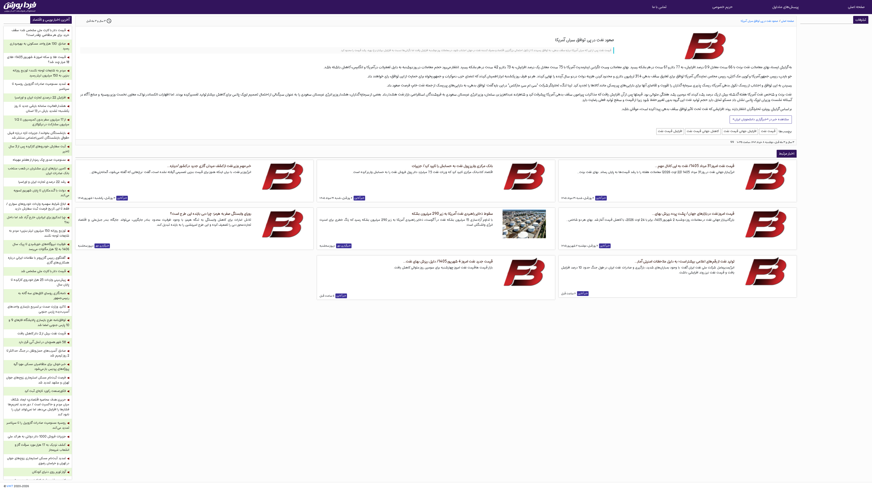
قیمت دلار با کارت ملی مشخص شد (43, 271)
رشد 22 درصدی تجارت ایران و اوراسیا (42, 182)
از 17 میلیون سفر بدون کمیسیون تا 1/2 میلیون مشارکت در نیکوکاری (42, 122)
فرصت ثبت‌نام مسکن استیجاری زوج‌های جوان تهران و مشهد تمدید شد (37, 380)
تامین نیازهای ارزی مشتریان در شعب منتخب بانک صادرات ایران (38, 171)
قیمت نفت (768, 131)
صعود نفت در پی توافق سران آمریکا (759, 21)
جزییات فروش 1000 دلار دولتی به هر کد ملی (37, 436)
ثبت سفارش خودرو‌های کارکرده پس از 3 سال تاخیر (39, 149)
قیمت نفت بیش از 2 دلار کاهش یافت (41, 333)
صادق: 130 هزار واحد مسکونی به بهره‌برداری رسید (39, 46)
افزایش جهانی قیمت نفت (740, 131)
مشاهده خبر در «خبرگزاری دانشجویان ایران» (761, 119)
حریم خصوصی (722, 7)
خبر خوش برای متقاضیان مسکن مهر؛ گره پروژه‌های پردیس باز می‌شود (41, 367)
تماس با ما (659, 7)
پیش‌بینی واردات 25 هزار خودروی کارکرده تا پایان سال (40, 282)
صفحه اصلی (856, 7)
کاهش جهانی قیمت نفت (703, 131)
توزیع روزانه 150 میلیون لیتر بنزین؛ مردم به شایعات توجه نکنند (39, 233)
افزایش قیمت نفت (670, 131)
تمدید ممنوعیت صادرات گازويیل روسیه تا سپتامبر (40, 86)
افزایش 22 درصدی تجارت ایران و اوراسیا (40, 97)
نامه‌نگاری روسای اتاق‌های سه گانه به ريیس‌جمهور (43, 296)
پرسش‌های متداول (785, 7)
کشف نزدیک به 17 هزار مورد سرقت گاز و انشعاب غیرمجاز (42, 447)
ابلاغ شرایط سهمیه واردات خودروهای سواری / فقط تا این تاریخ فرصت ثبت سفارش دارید (37, 206)
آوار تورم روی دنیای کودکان (49, 472)
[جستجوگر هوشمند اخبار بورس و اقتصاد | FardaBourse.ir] (20, 7)
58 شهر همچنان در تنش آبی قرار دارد (42, 342)
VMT (10, 486)
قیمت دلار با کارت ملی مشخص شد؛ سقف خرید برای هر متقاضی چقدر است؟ (40, 33)
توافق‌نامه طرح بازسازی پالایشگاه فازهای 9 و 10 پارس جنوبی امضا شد (39, 323)
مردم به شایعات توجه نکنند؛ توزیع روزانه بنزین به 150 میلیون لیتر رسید (41, 73)
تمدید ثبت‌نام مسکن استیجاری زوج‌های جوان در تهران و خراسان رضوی (38, 461)
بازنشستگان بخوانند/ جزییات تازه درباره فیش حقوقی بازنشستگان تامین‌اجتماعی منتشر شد (38, 135)
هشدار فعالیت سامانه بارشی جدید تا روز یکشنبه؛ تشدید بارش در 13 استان (42, 108)
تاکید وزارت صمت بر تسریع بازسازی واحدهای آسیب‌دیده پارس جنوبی (38, 309)
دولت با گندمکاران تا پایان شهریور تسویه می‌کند (41, 193)
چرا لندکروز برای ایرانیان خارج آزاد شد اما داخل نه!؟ (38, 220)
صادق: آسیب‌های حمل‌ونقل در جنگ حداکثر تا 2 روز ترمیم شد (38, 353)
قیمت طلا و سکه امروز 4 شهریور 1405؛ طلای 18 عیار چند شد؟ (38, 60)
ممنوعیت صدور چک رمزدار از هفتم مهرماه (39, 160)
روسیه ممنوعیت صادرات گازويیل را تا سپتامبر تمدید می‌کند (38, 425)
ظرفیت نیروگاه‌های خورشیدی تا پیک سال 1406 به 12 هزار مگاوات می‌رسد (40, 247)
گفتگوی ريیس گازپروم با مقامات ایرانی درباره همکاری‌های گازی (38, 260)
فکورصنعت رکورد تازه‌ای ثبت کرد (45, 391)
